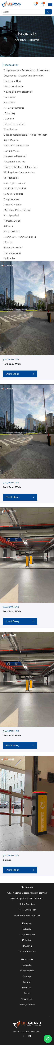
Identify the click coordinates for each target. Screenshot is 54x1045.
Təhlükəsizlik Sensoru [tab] (16, 145)
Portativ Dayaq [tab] (12, 220)
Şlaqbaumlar (27, 887)
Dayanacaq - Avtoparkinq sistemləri (27, 898)
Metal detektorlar (27, 910)
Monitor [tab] (8, 242)
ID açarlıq (27, 946)
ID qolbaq (27, 940)
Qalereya (27, 976)
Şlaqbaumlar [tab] (11, 65)
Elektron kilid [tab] (11, 231)
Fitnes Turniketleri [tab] (14, 124)
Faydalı (27, 993)
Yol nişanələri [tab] (11, 215)
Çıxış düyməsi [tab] (11, 199)
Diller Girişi (27, 987)
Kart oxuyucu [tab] (11, 151)
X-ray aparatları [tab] (12, 81)
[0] (42, 4)
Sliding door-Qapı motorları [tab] (19, 172)
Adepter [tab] (8, 226)
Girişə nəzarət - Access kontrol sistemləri (27, 893)
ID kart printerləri (27, 934)
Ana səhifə (21, 40)
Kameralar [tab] (9, 97)
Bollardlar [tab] (9, 102)
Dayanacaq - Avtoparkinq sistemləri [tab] (24, 75)
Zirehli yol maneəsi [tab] (14, 183)
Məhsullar (27, 965)
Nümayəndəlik (27, 970)
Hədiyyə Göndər (27, 1004)
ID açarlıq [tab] (9, 118)
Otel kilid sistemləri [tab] (15, 188)
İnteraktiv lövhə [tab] (13, 204)
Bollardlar (27, 929)
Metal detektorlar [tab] (14, 86)
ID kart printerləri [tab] (14, 108)
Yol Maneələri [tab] (11, 178)
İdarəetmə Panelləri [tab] (15, 156)
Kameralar (27, 923)
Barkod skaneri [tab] (12, 253)
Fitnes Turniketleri (27, 951)
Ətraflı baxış (12, 374)
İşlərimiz (27, 982)
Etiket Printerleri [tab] (13, 247)
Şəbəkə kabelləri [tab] (13, 194)
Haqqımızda (27, 959)
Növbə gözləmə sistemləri (27, 915)
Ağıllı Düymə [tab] (11, 140)
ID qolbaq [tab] (9, 113)
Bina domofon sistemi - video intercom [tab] (25, 135)
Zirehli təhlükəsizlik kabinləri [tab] (20, 167)
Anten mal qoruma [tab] (14, 161)
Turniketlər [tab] (10, 129)
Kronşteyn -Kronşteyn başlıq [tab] (20, 237)
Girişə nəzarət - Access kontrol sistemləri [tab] (26, 70)
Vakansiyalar (27, 999)
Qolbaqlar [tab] (9, 258)
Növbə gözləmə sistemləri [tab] (18, 92)
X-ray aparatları (27, 904)
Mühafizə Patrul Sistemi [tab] (17, 210)
